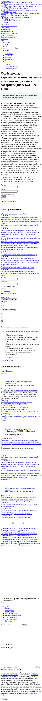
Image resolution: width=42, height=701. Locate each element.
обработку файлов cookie (9, 675)
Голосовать (5, 360)
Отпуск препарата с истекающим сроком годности (18, 497)
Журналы (9, 371)
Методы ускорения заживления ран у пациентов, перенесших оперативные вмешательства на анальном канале (20, 273)
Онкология (4, 530)
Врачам (3, 420)
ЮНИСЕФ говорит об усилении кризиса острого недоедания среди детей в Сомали (21, 7)
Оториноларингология (9, 26)
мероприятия (5, 297)
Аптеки (35, 528)
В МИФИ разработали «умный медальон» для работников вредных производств (15, 408)
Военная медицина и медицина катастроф (21, 339)
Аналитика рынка (7, 35)
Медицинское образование (16, 342)
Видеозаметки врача (8, 37)
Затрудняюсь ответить (15, 357)
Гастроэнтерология (7, 535)
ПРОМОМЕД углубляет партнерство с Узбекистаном (19, 391)
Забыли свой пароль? (8, 201)
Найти (24, 624)
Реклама (8, 57)
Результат (12, 360)
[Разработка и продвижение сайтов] (1, 602)
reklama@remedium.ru (27, 564)
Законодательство (7, 31)
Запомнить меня (9, 194)
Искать (3, 624)
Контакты (8, 59)
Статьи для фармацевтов (27, 532)
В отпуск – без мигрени (9, 253)
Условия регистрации (31, 539)
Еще (2, 41)
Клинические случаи (22, 535)
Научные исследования (15, 335)
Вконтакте (4, 44)
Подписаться (5, 42)
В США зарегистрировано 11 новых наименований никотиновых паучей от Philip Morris (22, 14)
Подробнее (4, 400)
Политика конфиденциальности (12, 539)
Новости (4, 373)
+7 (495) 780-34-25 (30, 561)
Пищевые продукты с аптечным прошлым (15, 517)
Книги (3, 371)
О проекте (8, 55)
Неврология (5, 24)
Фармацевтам (5, 29)
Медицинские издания (9, 33)
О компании (9, 54)
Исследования (12, 528)
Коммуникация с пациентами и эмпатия (21, 348)
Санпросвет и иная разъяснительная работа (22, 350)
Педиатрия (4, 534)
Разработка (4, 22)
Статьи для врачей (12, 532)
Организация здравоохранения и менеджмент (23, 337)
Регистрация (5, 199)
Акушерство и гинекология (18, 534)
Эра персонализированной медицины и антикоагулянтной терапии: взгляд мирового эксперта (23, 3)
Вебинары (4, 39)
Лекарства (21, 528)
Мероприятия (5, 28)
